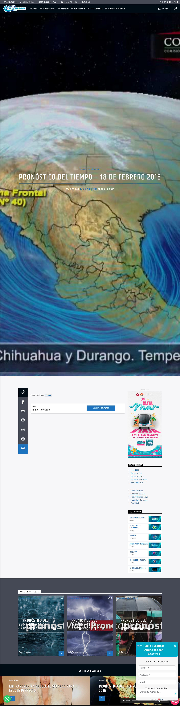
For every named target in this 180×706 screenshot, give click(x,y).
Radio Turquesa (88, 200)
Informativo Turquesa (139, 567)
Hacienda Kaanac (28, 2)
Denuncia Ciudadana (137, 541)
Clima (48, 419)
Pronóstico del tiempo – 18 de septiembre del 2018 (88, 648)
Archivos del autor (101, 431)
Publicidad (86, 2)
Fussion (133, 559)
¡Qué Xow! (133, 575)
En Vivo (165, 8)
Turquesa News (49, 8)
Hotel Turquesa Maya (47, 2)
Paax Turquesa (96, 8)
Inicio (35, 8)
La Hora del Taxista (138, 591)
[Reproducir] (123, 701)
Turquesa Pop (79, 8)
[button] (7, 699)
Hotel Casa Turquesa (69, 2)
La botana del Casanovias (135, 550)
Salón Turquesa (10, 2)
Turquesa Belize (137, 500)
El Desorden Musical (138, 583)
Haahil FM (65, 8)
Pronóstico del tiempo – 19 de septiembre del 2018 (39, 648)
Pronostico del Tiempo (90, 180)
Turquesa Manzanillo (116, 8)
